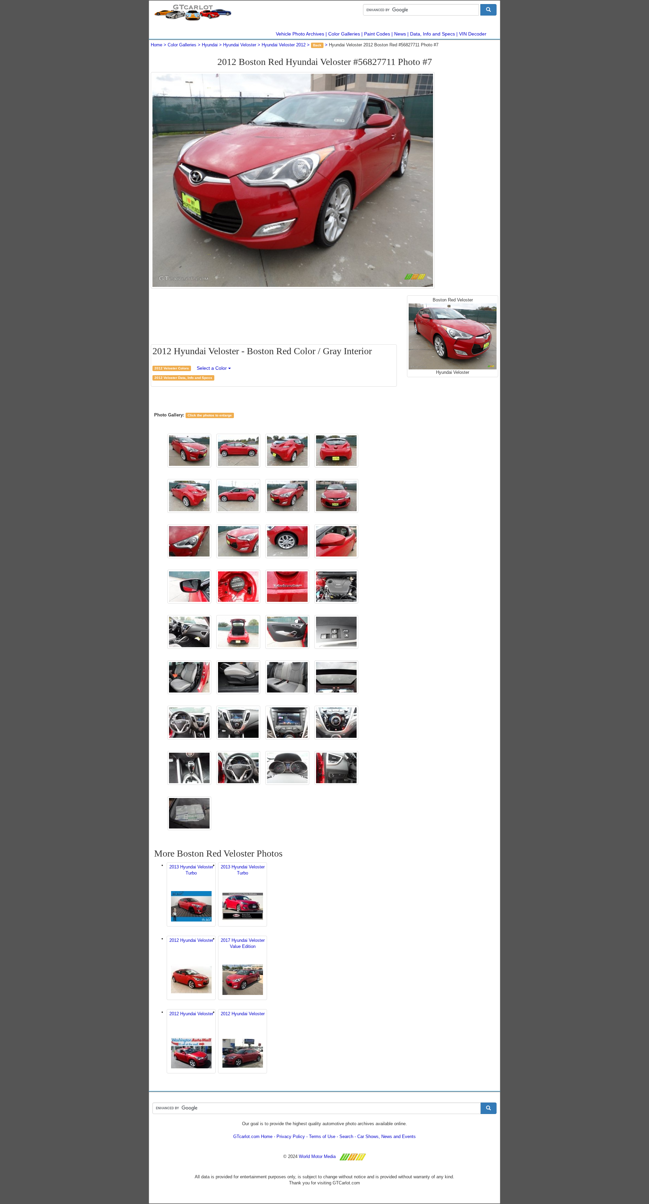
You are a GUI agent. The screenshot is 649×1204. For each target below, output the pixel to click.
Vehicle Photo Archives (300, 34)
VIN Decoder (472, 34)
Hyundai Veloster (239, 44)
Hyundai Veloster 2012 (284, 44)
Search (346, 1136)
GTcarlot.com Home (252, 1136)
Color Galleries (344, 34)
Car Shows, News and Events (386, 1136)
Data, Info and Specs (432, 34)
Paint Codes (377, 34)
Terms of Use (322, 1136)
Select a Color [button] (212, 368)
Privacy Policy (291, 1136)
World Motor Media (317, 1156)
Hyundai (210, 44)
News (400, 34)
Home (156, 44)
